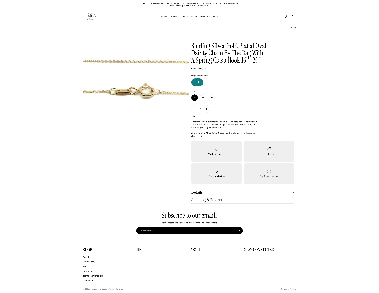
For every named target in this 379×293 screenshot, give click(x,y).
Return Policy (89, 261)
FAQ (85, 266)
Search (86, 257)
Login (197, 82)
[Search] (280, 16)
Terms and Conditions (93, 275)
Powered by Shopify (117, 289)
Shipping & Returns (207, 199)
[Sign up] (238, 230)
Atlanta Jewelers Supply (98, 289)
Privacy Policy (89, 271)
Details (197, 192)
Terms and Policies (288, 289)
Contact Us (88, 280)
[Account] (286, 16)
